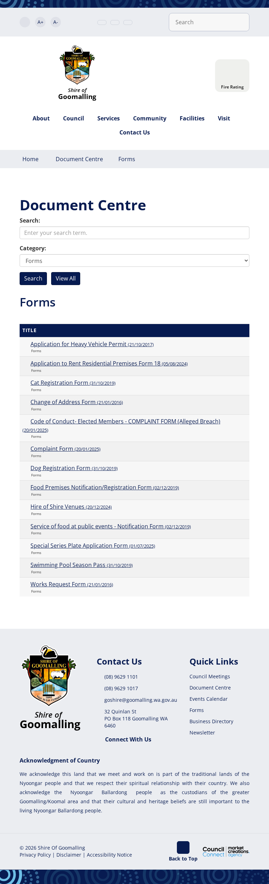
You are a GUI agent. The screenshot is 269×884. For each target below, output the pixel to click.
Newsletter (202, 732)
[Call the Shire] (101, 22)
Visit (224, 118)
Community (149, 118)
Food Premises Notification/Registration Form (104, 487)
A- (55, 22)
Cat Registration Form (73, 383)
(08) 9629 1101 (121, 676)
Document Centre (79, 159)
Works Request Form (71, 584)
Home (30, 159)
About (41, 118)
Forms (126, 159)
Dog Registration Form (74, 468)
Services (108, 118)
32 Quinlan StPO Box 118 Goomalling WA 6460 (136, 718)
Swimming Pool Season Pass (81, 565)
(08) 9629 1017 (121, 688)
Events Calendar (208, 698)
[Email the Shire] (114, 22)
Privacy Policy (35, 854)
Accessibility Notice (109, 854)
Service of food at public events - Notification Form (110, 526)
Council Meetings (209, 676)
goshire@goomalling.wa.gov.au (140, 700)
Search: (30, 220)
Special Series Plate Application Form (92, 545)
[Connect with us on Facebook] (127, 22)
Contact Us (134, 132)
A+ (40, 22)
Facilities (192, 118)
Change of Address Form (76, 402)
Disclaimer (68, 854)
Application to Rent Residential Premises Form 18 (109, 363)
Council (73, 118)
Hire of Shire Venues (71, 506)
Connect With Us (128, 739)
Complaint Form (65, 449)
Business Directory (211, 721)
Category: (33, 248)
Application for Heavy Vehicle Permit (92, 344)
